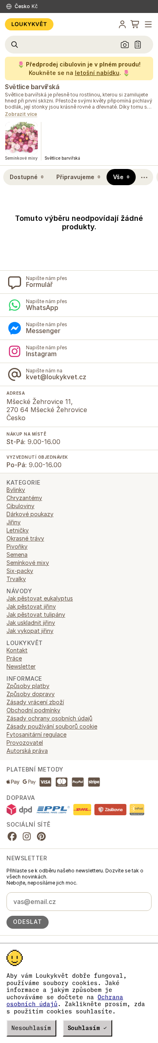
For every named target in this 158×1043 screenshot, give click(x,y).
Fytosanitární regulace (36, 734)
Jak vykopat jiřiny (29, 630)
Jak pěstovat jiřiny (31, 606)
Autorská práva (27, 750)
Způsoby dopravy (30, 693)
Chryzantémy (24, 497)
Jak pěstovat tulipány (35, 614)
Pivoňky (17, 546)
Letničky (17, 530)
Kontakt (17, 650)
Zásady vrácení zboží (35, 702)
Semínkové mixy (27, 562)
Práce (14, 658)
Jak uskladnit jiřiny (30, 622)
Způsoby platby (27, 685)
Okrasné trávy (25, 538)
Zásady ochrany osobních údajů (49, 718)
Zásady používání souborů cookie (51, 726)
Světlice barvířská (32, 87)
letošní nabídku (97, 72)
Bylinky (15, 489)
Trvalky (16, 578)
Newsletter (21, 666)
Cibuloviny (20, 505)
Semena (17, 554)
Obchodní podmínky (33, 710)
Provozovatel (24, 742)
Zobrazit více (21, 114)
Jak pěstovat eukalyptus (39, 598)
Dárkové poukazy (29, 514)
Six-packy (19, 570)
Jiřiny (13, 522)
